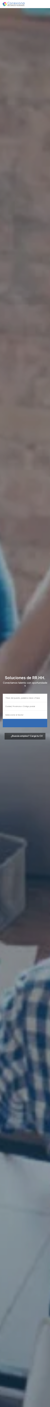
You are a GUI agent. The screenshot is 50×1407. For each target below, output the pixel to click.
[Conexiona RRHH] (13, 4)
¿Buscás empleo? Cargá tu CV (27, 736)
